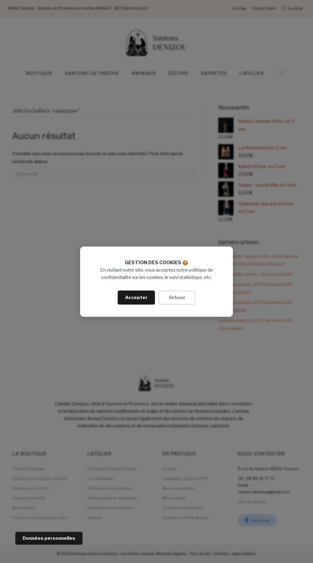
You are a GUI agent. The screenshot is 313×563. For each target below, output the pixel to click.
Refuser (177, 297)
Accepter (136, 297)
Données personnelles (49, 538)
